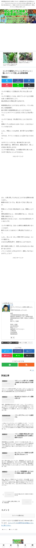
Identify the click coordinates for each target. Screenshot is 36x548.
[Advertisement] (18, 38)
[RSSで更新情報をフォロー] (14, 337)
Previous (1, 59)
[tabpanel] (10, 59)
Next (35, 59)
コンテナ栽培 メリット (26, 342)
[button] (32, 297)
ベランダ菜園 (15, 342)
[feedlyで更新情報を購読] (11, 337)
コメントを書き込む (18, 515)
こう (11, 305)
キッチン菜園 (6, 342)
